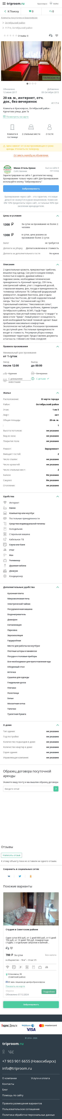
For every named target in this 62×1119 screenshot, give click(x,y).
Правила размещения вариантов (22, 1103)
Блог (5, 1089)
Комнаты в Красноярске (15, 108)
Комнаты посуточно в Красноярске (19, 17)
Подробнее (49, 991)
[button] (54, 3)
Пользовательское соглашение (21, 1109)
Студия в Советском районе (22, 929)
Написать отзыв (11, 855)
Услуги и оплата (40, 1078)
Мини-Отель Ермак (25, 168)
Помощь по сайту (12, 1095)
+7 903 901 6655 (16, 1061)
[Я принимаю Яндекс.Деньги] (9, 1025)
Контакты (8, 1084)
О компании (9, 1078)
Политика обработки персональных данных (28, 1114)
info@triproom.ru (17, 1068)
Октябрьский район (15, 22)
